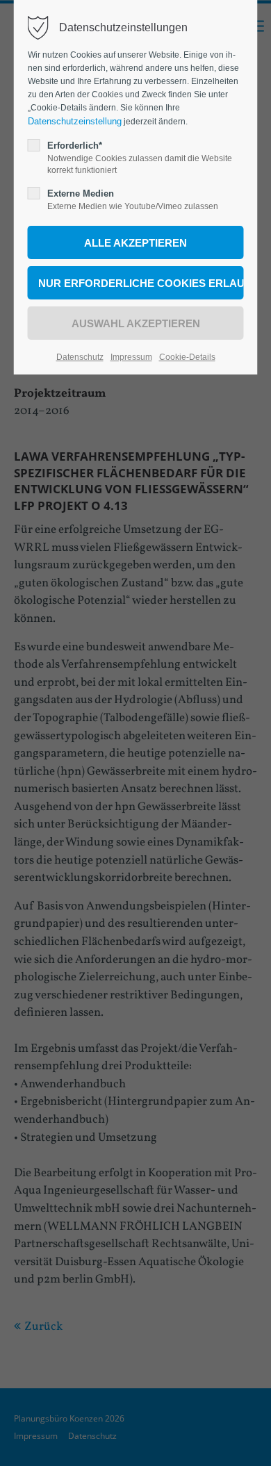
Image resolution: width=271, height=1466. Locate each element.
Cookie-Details (187, 357)
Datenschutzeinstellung (75, 121)
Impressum (131, 357)
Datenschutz (80, 357)
